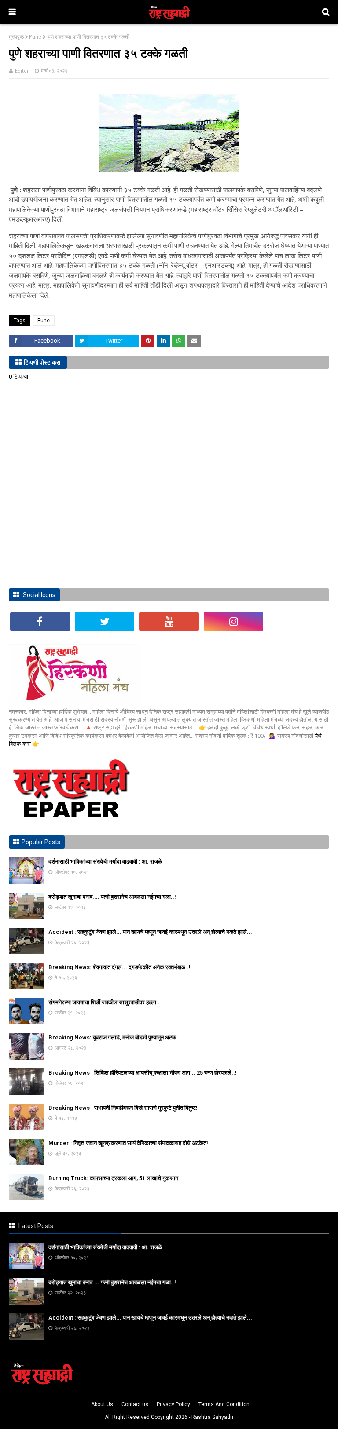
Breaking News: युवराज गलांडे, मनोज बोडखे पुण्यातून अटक (112, 1037)
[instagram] (234, 621)
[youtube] (169, 621)
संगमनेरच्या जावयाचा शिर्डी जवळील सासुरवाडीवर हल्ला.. (104, 1002)
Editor (22, 70)
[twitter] (105, 621)
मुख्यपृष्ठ (16, 36)
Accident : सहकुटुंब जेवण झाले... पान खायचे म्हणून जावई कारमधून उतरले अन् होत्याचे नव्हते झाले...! (151, 932)
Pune (35, 36)
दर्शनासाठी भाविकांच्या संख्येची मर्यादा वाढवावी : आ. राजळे (105, 861)
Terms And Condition (224, 1404)
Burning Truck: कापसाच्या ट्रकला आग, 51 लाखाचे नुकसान (113, 1178)
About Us (102, 1404)
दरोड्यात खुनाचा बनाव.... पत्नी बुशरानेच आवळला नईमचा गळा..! (112, 896)
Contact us (134, 1404)
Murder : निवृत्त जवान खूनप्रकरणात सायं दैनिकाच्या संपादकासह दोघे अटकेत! (128, 1143)
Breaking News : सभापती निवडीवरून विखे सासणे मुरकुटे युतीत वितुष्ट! (123, 1108)
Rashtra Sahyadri (212, 1417)
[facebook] (40, 621)
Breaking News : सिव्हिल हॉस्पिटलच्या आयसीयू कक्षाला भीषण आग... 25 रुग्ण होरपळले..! (142, 1072)
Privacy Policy (173, 1404)
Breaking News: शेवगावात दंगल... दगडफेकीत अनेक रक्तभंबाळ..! (119, 967)
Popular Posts (41, 842)
